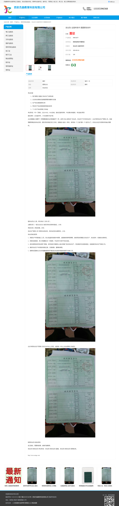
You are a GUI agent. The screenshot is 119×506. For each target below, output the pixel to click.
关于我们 (72, 17)
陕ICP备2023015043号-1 (25, 497)
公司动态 (47, 17)
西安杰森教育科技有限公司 (40, 497)
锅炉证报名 (9, 43)
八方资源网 (15, 503)
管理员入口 (28, 503)
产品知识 (59, 17)
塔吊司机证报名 (25, 22)
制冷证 (8, 62)
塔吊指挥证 (9, 66)
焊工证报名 (9, 35)
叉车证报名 (9, 39)
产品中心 (22, 17)
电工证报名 (9, 32)
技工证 (8, 51)
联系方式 (96, 17)
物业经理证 (9, 58)
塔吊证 (8, 70)
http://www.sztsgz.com (34, 455)
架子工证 (9, 55)
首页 (9, 17)
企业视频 (35, 17)
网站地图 (34, 503)
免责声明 (22, 503)
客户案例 (84, 17)
